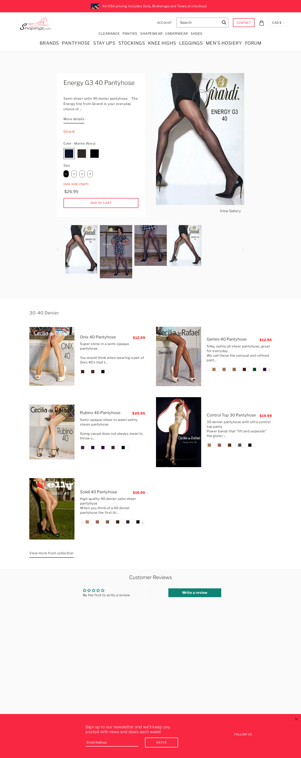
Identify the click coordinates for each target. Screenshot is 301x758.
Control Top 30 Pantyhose (231, 415)
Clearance (109, 34)
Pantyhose (76, 43)
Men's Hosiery (224, 43)
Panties (130, 34)
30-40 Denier (44, 313)
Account (164, 22)
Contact (244, 22)
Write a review (195, 593)
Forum (253, 43)
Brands (49, 43)
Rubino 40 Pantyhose (100, 412)
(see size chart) (75, 184)
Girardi (69, 132)
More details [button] (73, 119)
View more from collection (51, 553)
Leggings (191, 43)
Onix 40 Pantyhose (98, 337)
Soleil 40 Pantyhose (98, 492)
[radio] (68, 153)
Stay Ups (104, 43)
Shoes (197, 34)
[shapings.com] (36, 23)
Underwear (176, 34)
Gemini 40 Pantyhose (227, 339)
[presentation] (269, 370)
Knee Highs (162, 43)
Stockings (131, 43)
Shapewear (151, 34)
